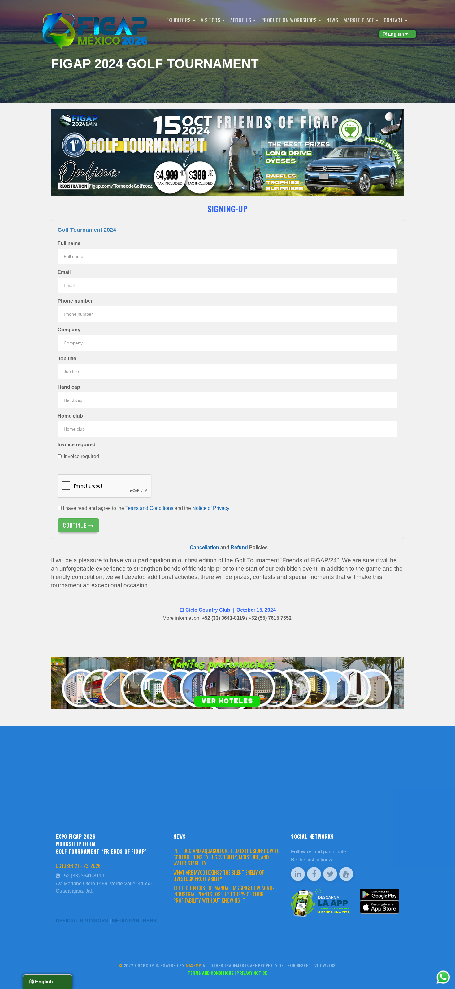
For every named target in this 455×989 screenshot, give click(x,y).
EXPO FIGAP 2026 (76, 836)
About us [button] (241, 20)
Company (69, 329)
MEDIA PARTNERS (134, 920)
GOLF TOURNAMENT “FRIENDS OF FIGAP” (101, 851)
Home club (70, 415)
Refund (239, 547)
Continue (75, 525)
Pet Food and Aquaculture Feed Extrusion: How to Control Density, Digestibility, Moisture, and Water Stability (226, 857)
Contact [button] (394, 20)
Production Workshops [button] (289, 20)
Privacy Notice (251, 972)
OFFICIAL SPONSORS (82, 920)
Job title (67, 358)
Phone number (75, 301)
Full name (69, 243)
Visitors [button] (211, 20)
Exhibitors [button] (179, 20)
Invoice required (77, 444)
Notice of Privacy (210, 508)
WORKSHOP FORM (75, 844)
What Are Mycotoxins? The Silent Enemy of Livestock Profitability (218, 875)
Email (64, 272)
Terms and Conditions (149, 508)
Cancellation (204, 547)
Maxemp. (194, 965)
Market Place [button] (359, 20)
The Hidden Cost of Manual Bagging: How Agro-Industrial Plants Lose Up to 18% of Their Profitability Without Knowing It (223, 894)
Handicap (69, 387)
